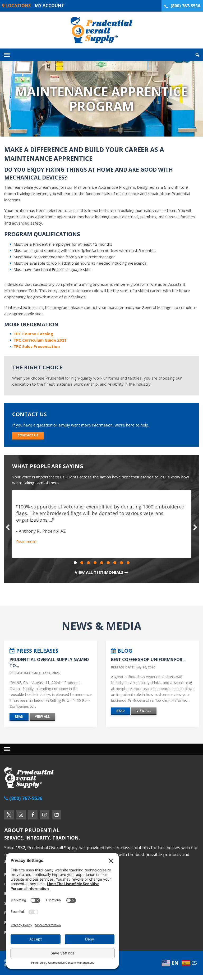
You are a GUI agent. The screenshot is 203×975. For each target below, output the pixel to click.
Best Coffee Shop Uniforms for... (148, 659)
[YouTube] (44, 814)
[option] (101, 524)
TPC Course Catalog (33, 333)
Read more (26, 541)
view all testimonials (99, 572)
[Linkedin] (56, 814)
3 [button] (88, 562)
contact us (27, 435)
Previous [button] (7, 527)
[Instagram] (21, 814)
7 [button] (114, 562)
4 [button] (95, 562)
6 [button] (108, 562)
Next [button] (195, 527)
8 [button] (121, 562)
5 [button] (101, 562)
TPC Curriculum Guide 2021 (40, 340)
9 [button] (128, 562)
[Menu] (7, 749)
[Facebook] (33, 814)
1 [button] (75, 562)
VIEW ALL (42, 716)
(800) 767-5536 (185, 6)
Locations (17, 5)
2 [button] (81, 562)
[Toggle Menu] (7, 55)
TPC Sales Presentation (36, 346)
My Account (49, 5)
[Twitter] (9, 814)
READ (19, 716)
